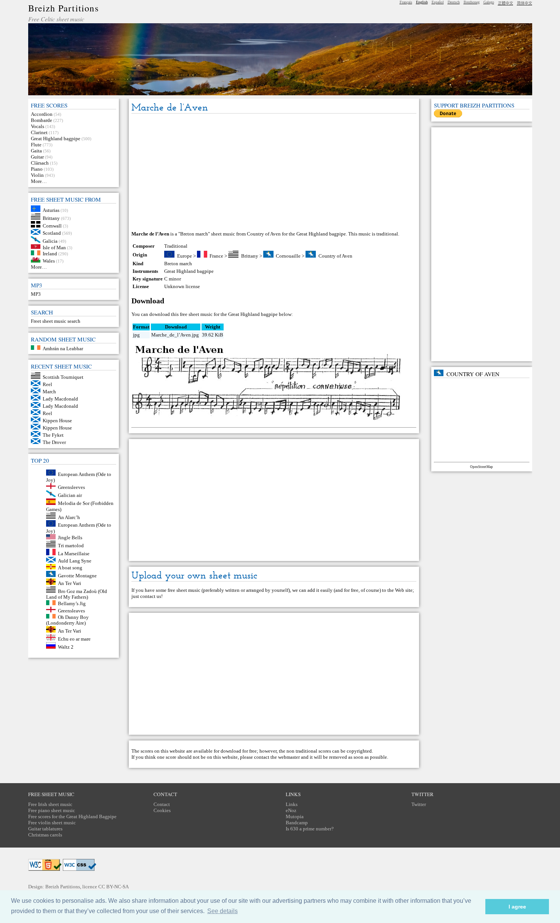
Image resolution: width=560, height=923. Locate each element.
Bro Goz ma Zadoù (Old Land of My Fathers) (76, 594)
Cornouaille (288, 256)
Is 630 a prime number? (310, 829)
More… (39, 181)
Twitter (418, 804)
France (216, 256)
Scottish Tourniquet (63, 377)
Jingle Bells (70, 537)
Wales (49, 261)
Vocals (37, 126)
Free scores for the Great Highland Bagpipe (72, 816)
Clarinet (39, 132)
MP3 (36, 294)
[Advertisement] (273, 172)
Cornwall (52, 226)
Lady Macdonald (60, 399)
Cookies (162, 810)
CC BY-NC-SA (113, 886)
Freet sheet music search (55, 321)
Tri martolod (71, 545)
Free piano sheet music (51, 810)
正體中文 (505, 3)
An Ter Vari (69, 583)
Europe (184, 256)
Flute (36, 144)
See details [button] (222, 911)
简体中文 (524, 3)
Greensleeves (71, 487)
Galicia (50, 241)
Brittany (51, 218)
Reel (47, 384)
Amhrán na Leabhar (63, 348)
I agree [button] (517, 907)
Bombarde (41, 120)
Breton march (178, 263)
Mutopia (295, 816)
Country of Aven (335, 256)
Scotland (52, 233)
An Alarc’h (69, 517)
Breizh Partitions (63, 8)
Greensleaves (71, 611)
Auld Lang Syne (74, 561)
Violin (37, 175)
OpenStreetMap (481, 467)
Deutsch (454, 2)
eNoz (291, 810)
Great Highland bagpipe (55, 138)
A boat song (70, 567)
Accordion (42, 114)
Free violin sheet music (52, 822)
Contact (162, 804)
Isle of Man (54, 247)
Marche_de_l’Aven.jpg (175, 335)
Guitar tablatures (45, 829)
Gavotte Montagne (77, 575)
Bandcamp (297, 822)
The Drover (54, 442)
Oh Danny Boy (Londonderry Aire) (67, 620)
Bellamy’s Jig (72, 603)
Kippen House (57, 420)
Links (292, 804)
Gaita (36, 151)
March (49, 391)
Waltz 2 (66, 647)
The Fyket (53, 435)
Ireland (50, 253)
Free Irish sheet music (50, 804)
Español (438, 2)
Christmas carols (45, 835)
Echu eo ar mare (74, 639)
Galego (488, 2)
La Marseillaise (74, 553)
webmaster (289, 757)
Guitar (37, 157)
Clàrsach (40, 163)
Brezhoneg (472, 2)
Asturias (51, 210)
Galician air (70, 495)
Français (406, 2)
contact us (150, 596)
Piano (37, 169)
